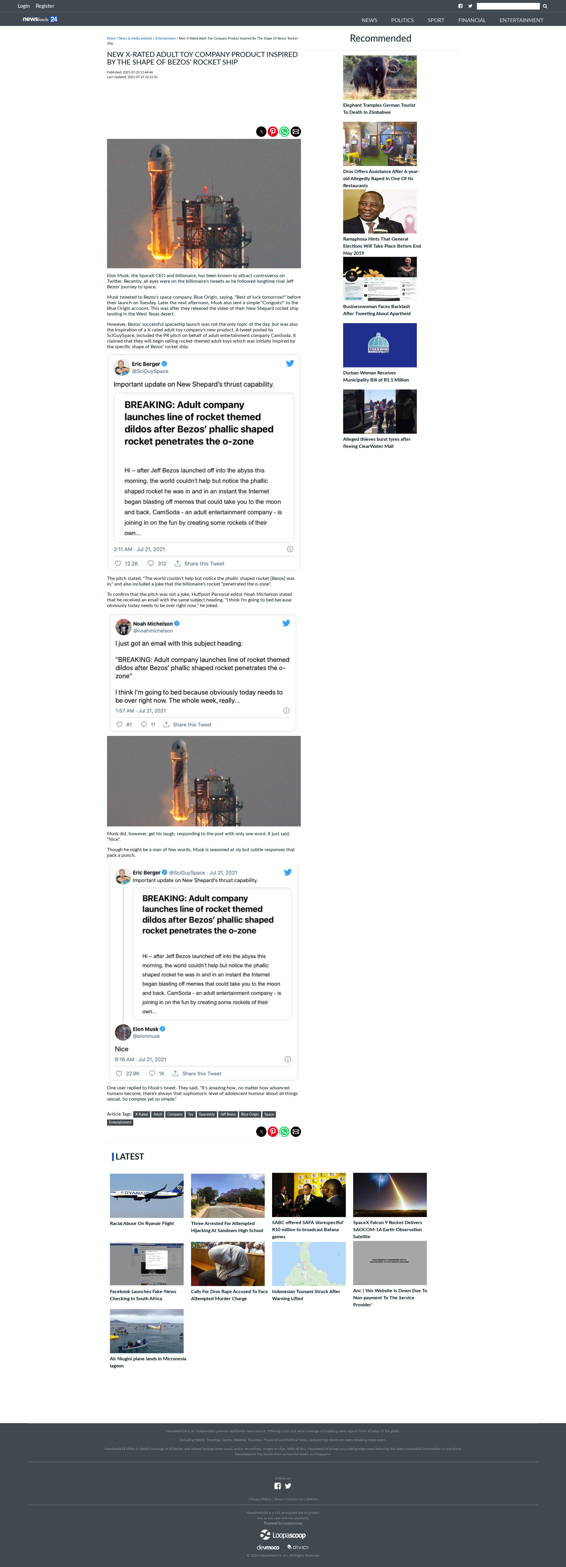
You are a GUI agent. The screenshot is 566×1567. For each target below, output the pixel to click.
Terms (278, 1499)
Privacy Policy (260, 1499)
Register (45, 6)
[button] (261, 131)
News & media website (135, 38)
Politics (402, 20)
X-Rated (141, 1114)
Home (111, 38)
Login (24, 6)
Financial (472, 20)
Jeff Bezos (228, 1114)
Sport (436, 20)
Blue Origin (250, 1114)
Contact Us (294, 1499)
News (369, 20)
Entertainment (522, 20)
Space (269, 1114)
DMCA (311, 1499)
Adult (158, 1114)
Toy (190, 1114)
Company (174, 1114)
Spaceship (207, 1114)
